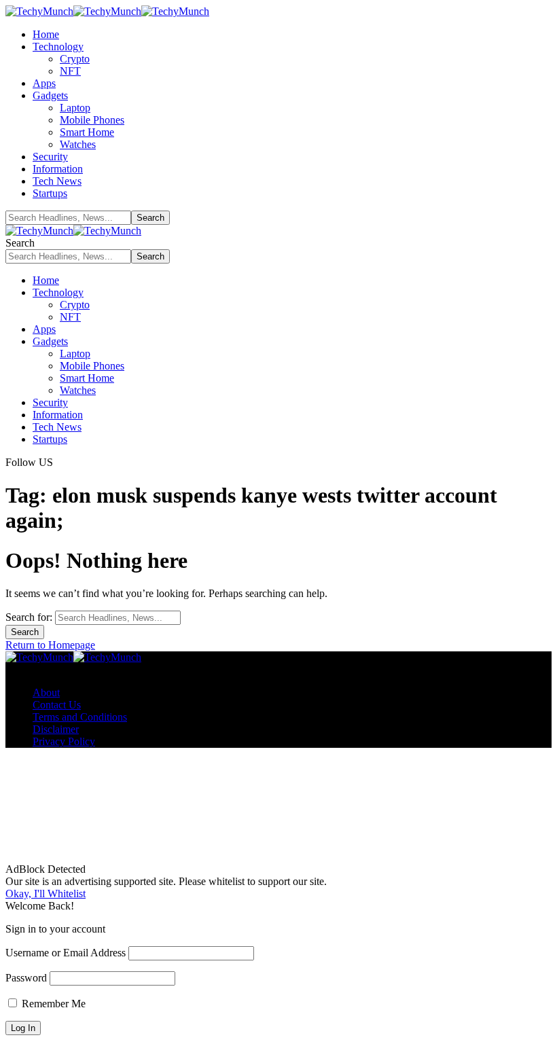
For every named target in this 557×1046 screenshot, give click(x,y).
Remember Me (52, 1003)
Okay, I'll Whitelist (45, 893)
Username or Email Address (65, 952)
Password (26, 978)
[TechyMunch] (107, 11)
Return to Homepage (50, 645)
